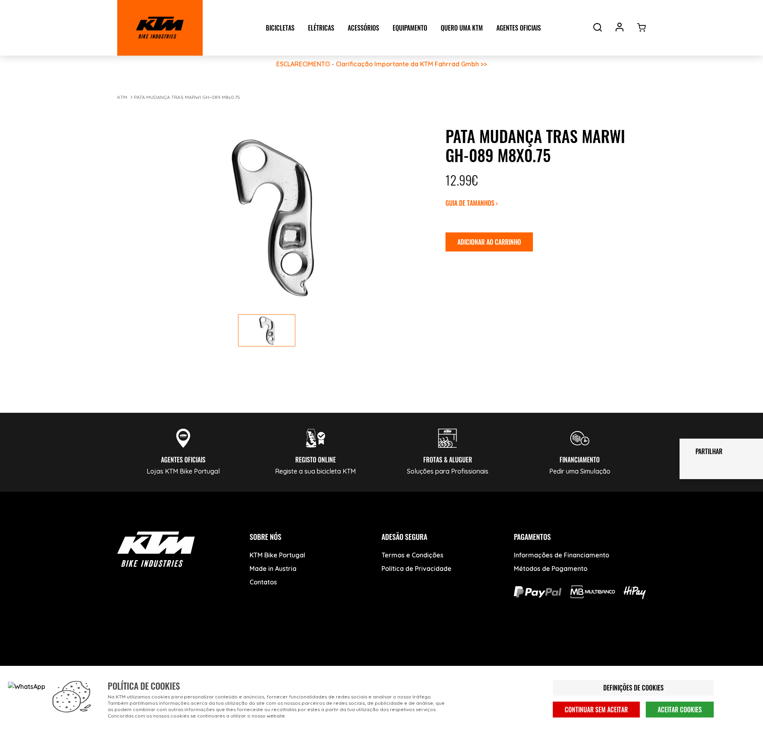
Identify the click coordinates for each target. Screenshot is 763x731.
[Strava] (247, 652)
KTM (122, 97)
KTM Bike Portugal (277, 555)
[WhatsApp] (218, 652)
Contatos (263, 582)
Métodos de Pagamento (550, 568)
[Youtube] (158, 652)
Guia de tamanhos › (471, 203)
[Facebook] (128, 652)
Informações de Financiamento (561, 555)
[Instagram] (188, 652)
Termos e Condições (412, 555)
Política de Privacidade (416, 568)
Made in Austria (273, 568)
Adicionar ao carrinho (489, 242)
